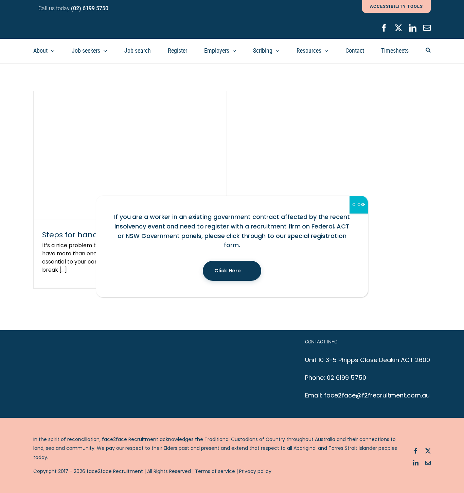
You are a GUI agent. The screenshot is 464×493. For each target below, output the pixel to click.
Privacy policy (255, 471)
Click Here (227, 270)
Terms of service (215, 471)
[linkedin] (412, 28)
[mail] (427, 28)
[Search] (428, 51)
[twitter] (398, 28)
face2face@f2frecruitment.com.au (377, 395)
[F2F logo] (74, 23)
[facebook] (384, 28)
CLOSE (358, 204)
